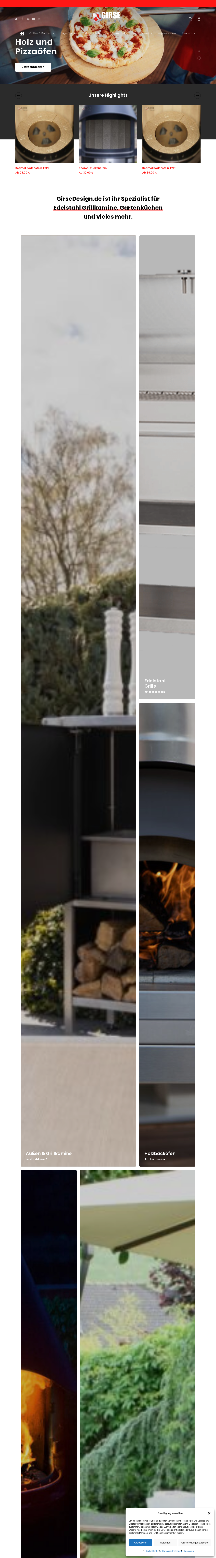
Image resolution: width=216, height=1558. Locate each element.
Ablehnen (165, 1542)
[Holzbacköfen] (167, 935)
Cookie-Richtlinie (153, 1551)
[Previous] (18, 95)
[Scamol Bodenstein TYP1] (44, 134)
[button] (209, 1513)
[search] (190, 19)
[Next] (197, 95)
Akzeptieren (140, 1542)
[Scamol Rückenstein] (108, 134)
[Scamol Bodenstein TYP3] (171, 134)
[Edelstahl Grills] (167, 467)
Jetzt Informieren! (34, 67)
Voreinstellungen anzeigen (194, 1542)
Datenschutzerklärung (172, 1551)
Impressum (189, 1551)
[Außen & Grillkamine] (78, 701)
